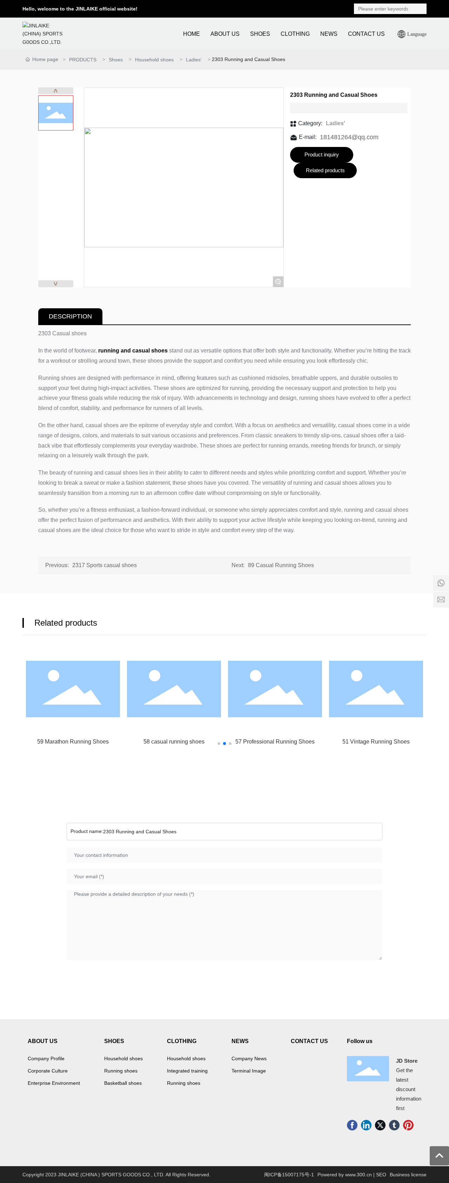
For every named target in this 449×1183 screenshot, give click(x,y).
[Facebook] (352, 1125)
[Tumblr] (394, 1125)
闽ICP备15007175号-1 (289, 1174)
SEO (381, 1174)
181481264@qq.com (349, 137)
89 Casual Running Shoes (281, 565)
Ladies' (194, 59)
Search (419, 9)
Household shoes (154, 59)
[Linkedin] (366, 1125)
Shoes (116, 59)
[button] (218, 743)
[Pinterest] (408, 1125)
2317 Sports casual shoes (104, 565)
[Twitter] (380, 1125)
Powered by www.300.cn (344, 1174)
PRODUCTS (82, 59)
